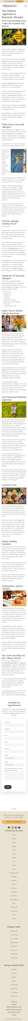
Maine (14, 869)
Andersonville (14, 931)
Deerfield (13, 969)
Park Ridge (14, 992)
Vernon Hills (14, 996)
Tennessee (14, 911)
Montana (14, 888)
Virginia (14, 918)
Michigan (14, 877)
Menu (15, 809)
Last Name (7, 729)
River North (14, 946)
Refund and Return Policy (14, 1007)
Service (6, 762)
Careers (14, 1004)
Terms (14, 1015)
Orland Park (14, 988)
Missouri (14, 884)
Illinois (14, 854)
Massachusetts (14, 873)
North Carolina (14, 899)
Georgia (14, 846)
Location (6, 755)
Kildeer (14, 981)
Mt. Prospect (14, 985)
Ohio (14, 903)
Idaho (13, 850)
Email (5, 735)
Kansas (14, 865)
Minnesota (14, 880)
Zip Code (6, 749)
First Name (7, 722)
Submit (8, 787)
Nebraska (14, 892)
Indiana (14, 858)
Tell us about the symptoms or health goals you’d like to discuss (13, 769)
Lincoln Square (14, 938)
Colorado (14, 838)
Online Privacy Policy (14, 1012)
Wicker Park (14, 958)
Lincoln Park (14, 935)
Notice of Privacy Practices (14, 1010)
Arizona (14, 835)
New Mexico (14, 896)
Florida (14, 842)
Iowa (14, 861)
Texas (14, 915)
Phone (5, 742)
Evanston (13, 977)
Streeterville (14, 954)
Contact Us (14, 1002)
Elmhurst (14, 973)
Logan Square (14, 942)
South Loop (14, 950)
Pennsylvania (14, 907)
